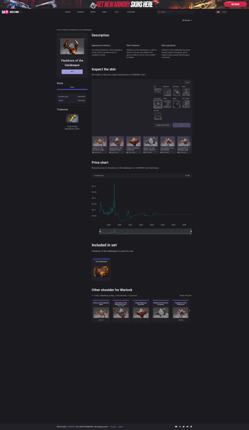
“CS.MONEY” (71, 427)
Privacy (113, 427)
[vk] (187, 427)
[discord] (191, 427)
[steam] (180, 427)
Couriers (80, 12)
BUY (181, 125)
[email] (176, 427)
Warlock (66, 30)
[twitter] (184, 427)
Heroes (67, 12)
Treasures (131, 12)
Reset (187, 82)
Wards (93, 12)
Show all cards (186, 295)
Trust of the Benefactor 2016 (72, 127)
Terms (120, 427)
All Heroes (186, 20)
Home (59, 30)
